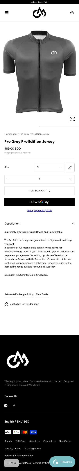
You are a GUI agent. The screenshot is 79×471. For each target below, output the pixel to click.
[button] (6, 12)
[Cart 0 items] (72, 12)
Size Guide (65, 441)
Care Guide (42, 294)
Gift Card (21, 441)
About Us (34, 441)
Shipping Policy (32, 448)
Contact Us (49, 441)
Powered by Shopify (43, 462)
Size (6, 167)
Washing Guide (12, 448)
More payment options (39, 210)
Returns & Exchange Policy (18, 294)
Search (8, 441)
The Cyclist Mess (22, 462)
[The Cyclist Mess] (39, 12)
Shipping (8, 153)
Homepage (10, 134)
